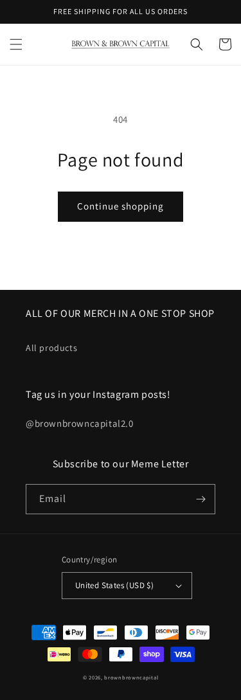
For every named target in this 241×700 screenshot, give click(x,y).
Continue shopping (120, 206)
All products (51, 348)
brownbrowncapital (131, 677)
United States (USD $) (114, 585)
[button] (16, 44)
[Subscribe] (200, 499)
